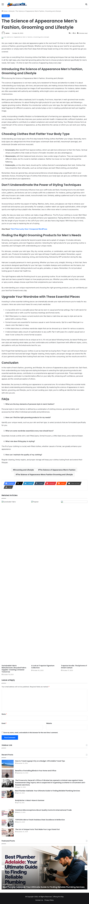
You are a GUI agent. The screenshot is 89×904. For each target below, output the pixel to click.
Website (49, 723)
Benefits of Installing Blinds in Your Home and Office (35, 771)
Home (5, 11)
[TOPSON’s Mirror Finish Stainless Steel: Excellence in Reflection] (8, 823)
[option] (45, 867)
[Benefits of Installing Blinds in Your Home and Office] (8, 774)
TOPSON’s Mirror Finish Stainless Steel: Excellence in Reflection (40, 820)
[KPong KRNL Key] (17, 4)
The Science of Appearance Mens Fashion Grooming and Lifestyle (45, 474)
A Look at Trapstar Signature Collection (42, 667)
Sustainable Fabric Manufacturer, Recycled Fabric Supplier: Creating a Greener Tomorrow (14, 669)
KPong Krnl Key (58, 896)
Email (4, 723)
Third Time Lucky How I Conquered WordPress (28, 229)
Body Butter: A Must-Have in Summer (29, 800)
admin (7, 33)
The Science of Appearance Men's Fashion (57, 470)
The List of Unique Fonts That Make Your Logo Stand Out (37, 829)
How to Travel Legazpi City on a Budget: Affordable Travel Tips (40, 761)
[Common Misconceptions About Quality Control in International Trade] (8, 813)
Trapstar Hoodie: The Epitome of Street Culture (74, 667)
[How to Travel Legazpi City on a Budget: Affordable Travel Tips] (8, 764)
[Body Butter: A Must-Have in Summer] (8, 803)
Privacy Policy (49, 900)
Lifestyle (11, 11)
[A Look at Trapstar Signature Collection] (44, 582)
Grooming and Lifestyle (24, 470)
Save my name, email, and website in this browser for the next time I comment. (30, 732)
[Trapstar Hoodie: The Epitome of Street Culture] (74, 582)
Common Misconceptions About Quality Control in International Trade (43, 810)
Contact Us (39, 900)
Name (4, 714)
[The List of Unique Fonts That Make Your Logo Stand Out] (8, 832)
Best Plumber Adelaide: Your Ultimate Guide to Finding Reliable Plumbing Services (47, 791)
